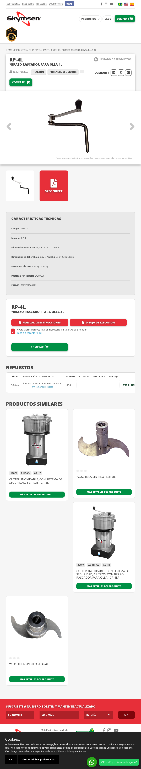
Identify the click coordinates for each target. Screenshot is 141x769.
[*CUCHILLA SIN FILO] (104, 440)
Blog (108, 18)
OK (126, 715)
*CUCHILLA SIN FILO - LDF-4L (28, 664)
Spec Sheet (54, 191)
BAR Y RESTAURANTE (39, 50)
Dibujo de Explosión (100, 322)
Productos (28, 4)
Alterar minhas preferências (38, 759)
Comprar (123, 18)
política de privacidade (74, 747)
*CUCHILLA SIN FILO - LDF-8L (96, 477)
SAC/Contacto (56, 4)
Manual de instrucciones (41, 322)
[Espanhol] (132, 4)
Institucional (13, 4)
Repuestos (41, 4)
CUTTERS (55, 50)
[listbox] (98, 715)
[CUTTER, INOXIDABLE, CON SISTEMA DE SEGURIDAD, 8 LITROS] (37, 440)
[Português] (120, 4)
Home (9, 50)
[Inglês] (126, 4)
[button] (69, 3)
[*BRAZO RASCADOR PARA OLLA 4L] (70, 126)
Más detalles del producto (37, 494)
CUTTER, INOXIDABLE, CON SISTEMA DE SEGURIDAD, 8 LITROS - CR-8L (35, 481)
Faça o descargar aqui (29, 332)
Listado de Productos (116, 59)
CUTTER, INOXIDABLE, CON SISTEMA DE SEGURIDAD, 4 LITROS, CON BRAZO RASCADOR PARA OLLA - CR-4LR (102, 574)
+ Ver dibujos (129, 385)
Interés (91, 714)
